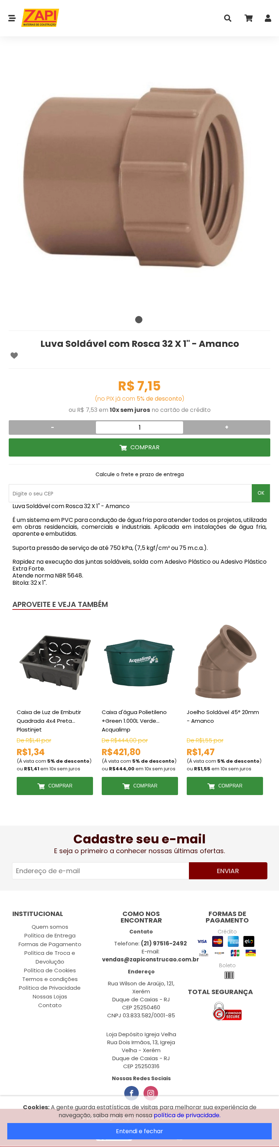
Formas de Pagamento (50, 944)
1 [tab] (138, 319)
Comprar (144, 447)
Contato (50, 1005)
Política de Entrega (50, 935)
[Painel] (268, 20)
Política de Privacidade (50, 988)
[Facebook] (131, 1093)
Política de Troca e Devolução (49, 957)
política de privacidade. (187, 1115)
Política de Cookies (50, 970)
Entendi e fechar (139, 1131)
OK (261, 493)
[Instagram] (150, 1093)
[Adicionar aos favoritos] (14, 355)
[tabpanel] (139, 181)
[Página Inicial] (38, 18)
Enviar (228, 870)
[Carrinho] (248, 20)
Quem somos (50, 927)
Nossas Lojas (50, 996)
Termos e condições (50, 979)
